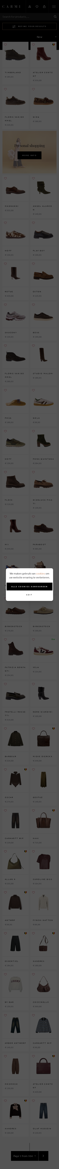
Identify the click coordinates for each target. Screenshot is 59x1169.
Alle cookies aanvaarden (29, 586)
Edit (29, 595)
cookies (40, 573)
